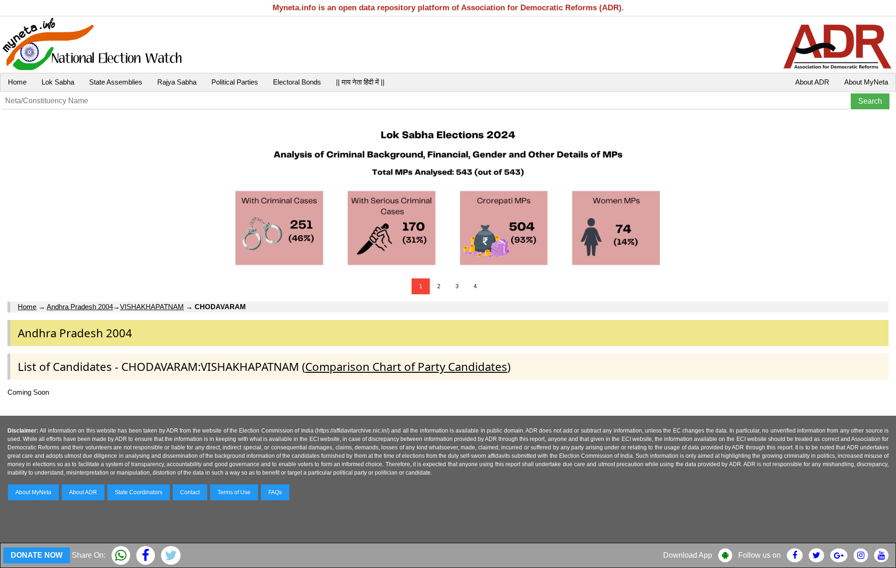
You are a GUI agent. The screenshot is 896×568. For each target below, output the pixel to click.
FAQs (275, 492)
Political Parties (234, 82)
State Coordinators (138, 492)
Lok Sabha (58, 82)
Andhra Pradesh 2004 (80, 307)
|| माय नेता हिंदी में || (360, 82)
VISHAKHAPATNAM (152, 307)
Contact (190, 492)
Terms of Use (234, 492)
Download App (687, 555)
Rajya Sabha (176, 82)
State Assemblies (115, 82)
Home (17, 82)
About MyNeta (866, 82)
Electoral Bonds (297, 82)
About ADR (812, 82)
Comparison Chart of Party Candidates (406, 366)
